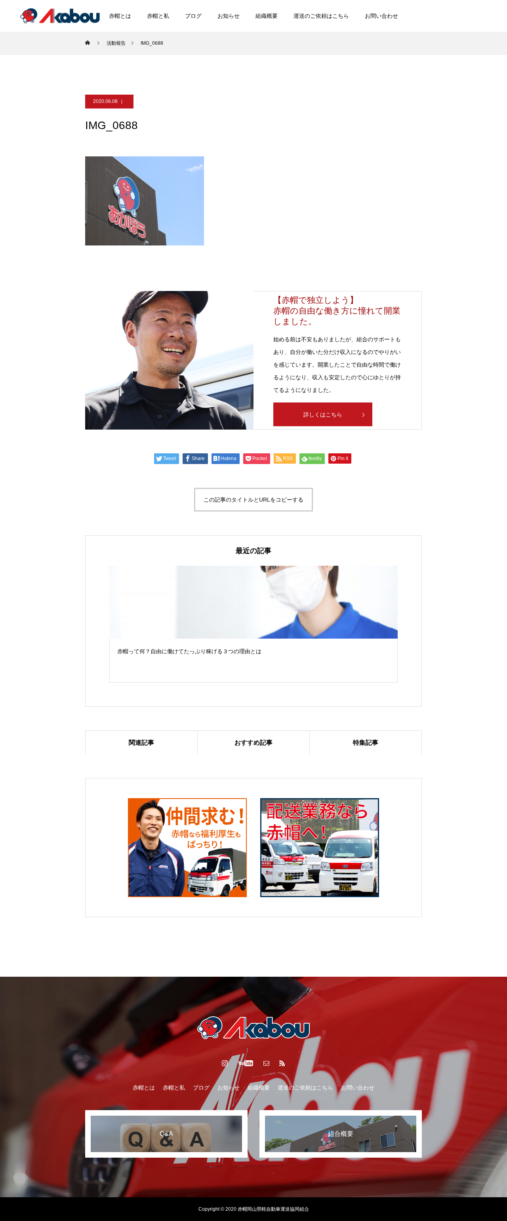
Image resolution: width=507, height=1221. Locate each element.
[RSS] (282, 1063)
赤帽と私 (158, 16)
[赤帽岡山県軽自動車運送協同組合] (60, 16)
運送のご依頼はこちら (321, 16)
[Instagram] (459, 16)
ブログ (193, 16)
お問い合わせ (381, 16)
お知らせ (228, 16)
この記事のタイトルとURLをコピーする (253, 499)
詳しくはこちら (322, 414)
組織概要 (266, 16)
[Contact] (267, 1063)
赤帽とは (120, 16)
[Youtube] (478, 16)
